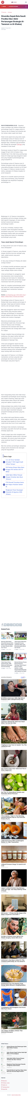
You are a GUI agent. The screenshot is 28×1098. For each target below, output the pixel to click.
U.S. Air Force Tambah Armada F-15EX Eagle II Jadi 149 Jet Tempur (14, 462)
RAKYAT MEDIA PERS (16, 1095)
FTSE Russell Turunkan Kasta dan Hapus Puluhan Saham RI (15, 484)
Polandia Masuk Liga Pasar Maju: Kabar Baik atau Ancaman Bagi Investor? (17, 1070)
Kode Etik (4, 1089)
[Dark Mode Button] (26, 2)
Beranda (4, 1080)
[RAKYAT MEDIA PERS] (14, 2)
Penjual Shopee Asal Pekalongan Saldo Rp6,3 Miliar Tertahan (17, 1047)
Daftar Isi (4, 1085)
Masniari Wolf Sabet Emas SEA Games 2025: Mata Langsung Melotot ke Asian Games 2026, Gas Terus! (7, 644)
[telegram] (14, 624)
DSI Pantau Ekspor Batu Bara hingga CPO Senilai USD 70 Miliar (15, 469)
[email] (20, 624)
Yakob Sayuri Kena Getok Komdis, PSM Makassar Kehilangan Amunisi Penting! (6, 664)
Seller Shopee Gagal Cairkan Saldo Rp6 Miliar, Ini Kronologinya (17, 1053)
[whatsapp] (11, 624)
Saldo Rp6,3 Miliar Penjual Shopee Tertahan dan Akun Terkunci (14, 477)
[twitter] (8, 624)
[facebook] (5, 624)
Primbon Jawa (5, 1083)
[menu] (2, 2)
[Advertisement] (14, 46)
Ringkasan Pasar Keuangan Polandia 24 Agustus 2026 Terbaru (14, 492)
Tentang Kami (5, 1087)
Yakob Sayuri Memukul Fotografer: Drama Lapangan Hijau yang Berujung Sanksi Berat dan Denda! (20, 644)
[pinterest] (17, 624)
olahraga (19, 144)
